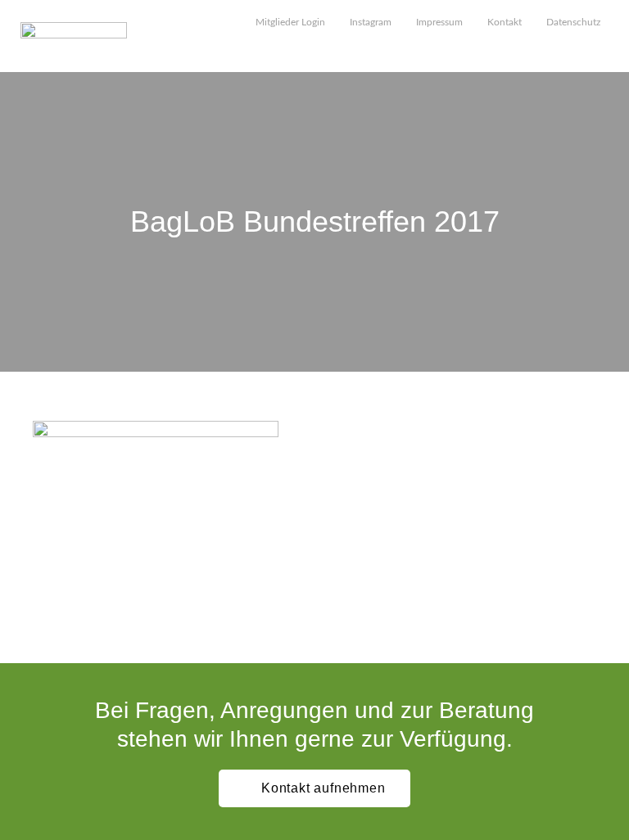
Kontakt (504, 22)
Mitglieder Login (290, 22)
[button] (601, 50)
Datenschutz (573, 22)
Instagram (370, 22)
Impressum (439, 22)
